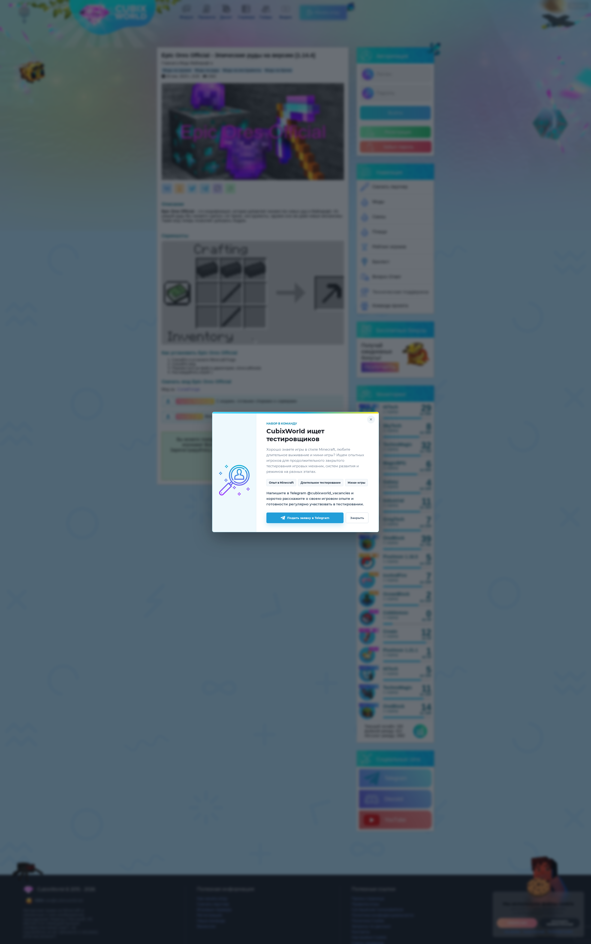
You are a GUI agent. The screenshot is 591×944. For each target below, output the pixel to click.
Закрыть (357, 518)
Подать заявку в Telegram (308, 518)
